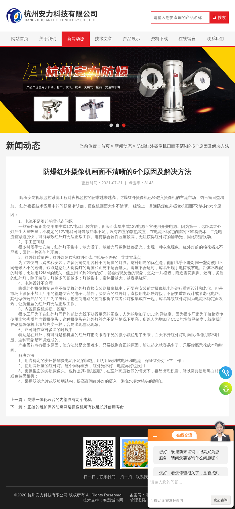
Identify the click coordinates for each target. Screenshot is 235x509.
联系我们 (215, 38)
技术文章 (103, 38)
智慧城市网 (113, 500)
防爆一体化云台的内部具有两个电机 (60, 399)
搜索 (222, 17)
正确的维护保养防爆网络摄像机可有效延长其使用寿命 (76, 407)
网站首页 (19, 38)
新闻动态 (75, 38)
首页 (105, 146)
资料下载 (159, 38)
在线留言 (187, 38)
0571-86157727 (225, 372)
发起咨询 (221, 500)
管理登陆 (138, 500)
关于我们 (47, 38)
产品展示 (131, 38)
